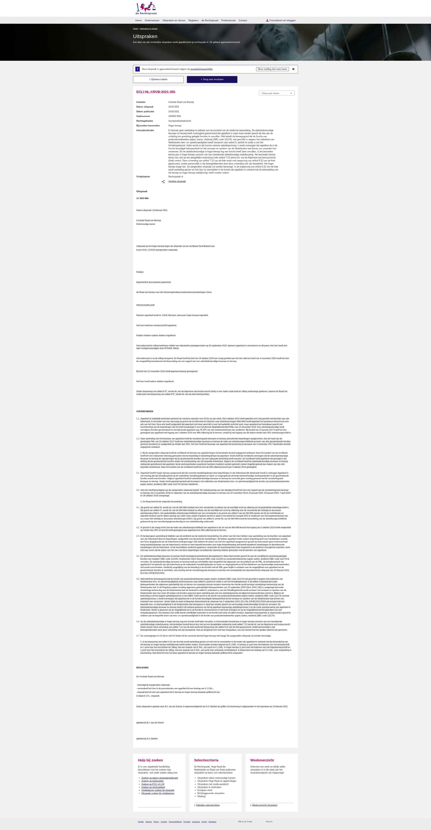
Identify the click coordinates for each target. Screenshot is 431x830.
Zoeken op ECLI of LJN (152, 784)
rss (255, 821)
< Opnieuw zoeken (158, 79)
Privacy (156, 822)
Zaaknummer (143, 116)
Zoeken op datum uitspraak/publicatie (159, 778)
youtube (293, 821)
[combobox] (277, 93)
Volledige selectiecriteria (208, 805)
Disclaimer (212, 822)
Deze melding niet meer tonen (272, 69)
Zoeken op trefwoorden (152, 781)
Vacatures (196, 822)
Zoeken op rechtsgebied (153, 787)
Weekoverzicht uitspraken (264, 805)
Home (138, 20)
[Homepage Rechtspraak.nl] (145, 7)
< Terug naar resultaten (212, 79)
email (259, 821)
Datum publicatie (145, 111)
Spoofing (186, 822)
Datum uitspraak (144, 106)
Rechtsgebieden (144, 121)
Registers (193, 20)
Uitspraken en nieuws (173, 20)
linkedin (288, 821)
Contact (243, 20)
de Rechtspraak (210, 20)
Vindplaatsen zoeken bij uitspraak (157, 790)
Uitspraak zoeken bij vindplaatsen (157, 793)
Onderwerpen (152, 20)
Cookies (164, 822)
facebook (279, 821)
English (141, 822)
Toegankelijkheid (175, 822)
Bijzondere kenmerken (148, 125)
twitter (275, 821)
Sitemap (148, 822)
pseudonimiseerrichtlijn (201, 69)
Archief (204, 822)
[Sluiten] (293, 69)
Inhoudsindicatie (145, 130)
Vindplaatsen (143, 176)
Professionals (228, 20)
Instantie (140, 102)
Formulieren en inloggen (283, 20)
